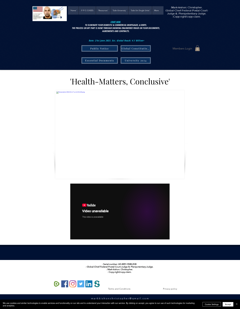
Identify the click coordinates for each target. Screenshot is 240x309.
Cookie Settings (212, 304)
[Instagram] (72, 283)
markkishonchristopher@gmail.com (120, 298)
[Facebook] (64, 283)
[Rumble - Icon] (56, 283)
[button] (197, 48)
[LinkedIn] (88, 283)
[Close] (236, 304)
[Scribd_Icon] (96, 283)
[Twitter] (80, 283)
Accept (228, 304)
